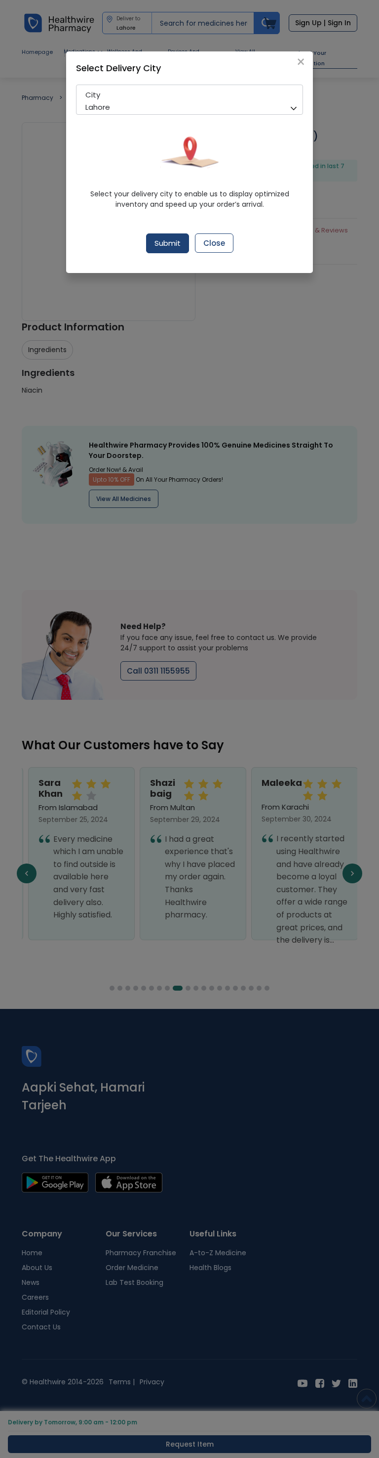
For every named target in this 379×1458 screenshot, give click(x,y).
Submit (167, 243)
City (92, 95)
